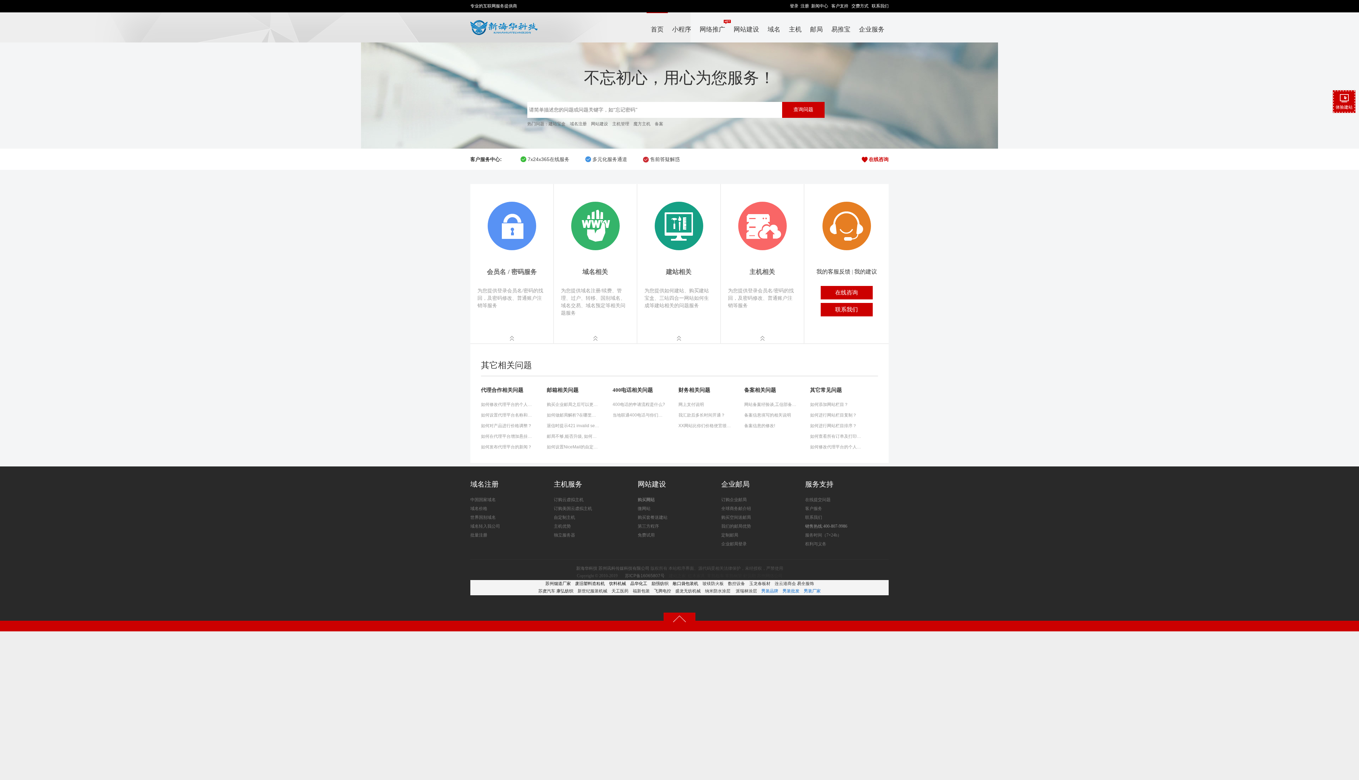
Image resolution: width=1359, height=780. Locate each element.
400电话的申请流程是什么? (639, 404)
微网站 (644, 508)
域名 (774, 29)
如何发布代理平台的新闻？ (506, 447)
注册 (805, 6)
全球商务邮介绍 (736, 508)
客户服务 (813, 508)
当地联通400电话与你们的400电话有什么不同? (639, 415)
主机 (795, 29)
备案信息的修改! (759, 425)
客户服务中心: (486, 159)
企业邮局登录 (734, 543)
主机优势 (562, 526)
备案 (659, 123)
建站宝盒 (557, 123)
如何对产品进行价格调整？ (506, 425)
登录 (794, 6)
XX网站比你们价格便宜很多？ (705, 425)
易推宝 (840, 29)
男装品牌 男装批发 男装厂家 (791, 591)
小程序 (681, 29)
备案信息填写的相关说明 (767, 415)
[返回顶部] (679, 619)
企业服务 (871, 29)
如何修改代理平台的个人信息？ (507, 404)
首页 (657, 29)
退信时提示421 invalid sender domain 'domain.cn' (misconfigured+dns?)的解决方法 (573, 425)
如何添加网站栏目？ (829, 404)
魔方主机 (641, 123)
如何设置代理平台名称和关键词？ (507, 415)
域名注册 (578, 123)
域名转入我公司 (485, 526)
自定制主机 (564, 517)
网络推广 (712, 29)
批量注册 (478, 535)
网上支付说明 (691, 404)
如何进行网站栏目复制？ (833, 415)
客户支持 (839, 6)
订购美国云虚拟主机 (573, 508)
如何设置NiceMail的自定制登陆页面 (573, 447)
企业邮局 (735, 484)
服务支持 (819, 484)
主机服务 (568, 484)
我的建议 (865, 272)
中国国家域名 (483, 499)
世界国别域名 (483, 517)
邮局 (816, 29)
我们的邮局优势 (736, 526)
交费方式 (859, 6)
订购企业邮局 (734, 499)
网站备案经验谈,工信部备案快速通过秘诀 (770, 404)
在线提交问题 (818, 499)
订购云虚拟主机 (569, 499)
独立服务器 (564, 535)
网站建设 (746, 29)
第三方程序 (648, 526)
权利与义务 (815, 543)
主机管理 (620, 123)
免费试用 (646, 535)
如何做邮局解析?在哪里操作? (573, 415)
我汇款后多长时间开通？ (701, 415)
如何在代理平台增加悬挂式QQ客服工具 (507, 436)
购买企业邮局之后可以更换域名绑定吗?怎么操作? (573, 404)
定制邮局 (729, 535)
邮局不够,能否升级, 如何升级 (573, 436)
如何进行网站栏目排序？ (833, 425)
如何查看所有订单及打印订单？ (836, 436)
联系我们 (880, 6)
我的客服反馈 (833, 272)
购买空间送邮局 (736, 517)
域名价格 (478, 508)
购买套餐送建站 (652, 517)
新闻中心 (819, 6)
